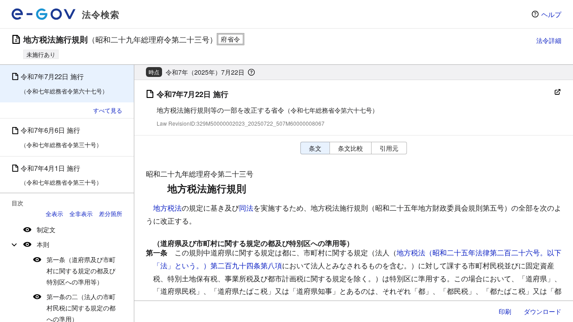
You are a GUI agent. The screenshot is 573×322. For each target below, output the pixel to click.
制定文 (46, 229)
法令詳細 (548, 40)
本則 (43, 244)
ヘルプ (551, 14)
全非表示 (81, 213)
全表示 (54, 213)
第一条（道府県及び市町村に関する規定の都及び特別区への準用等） (81, 270)
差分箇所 (110, 213)
